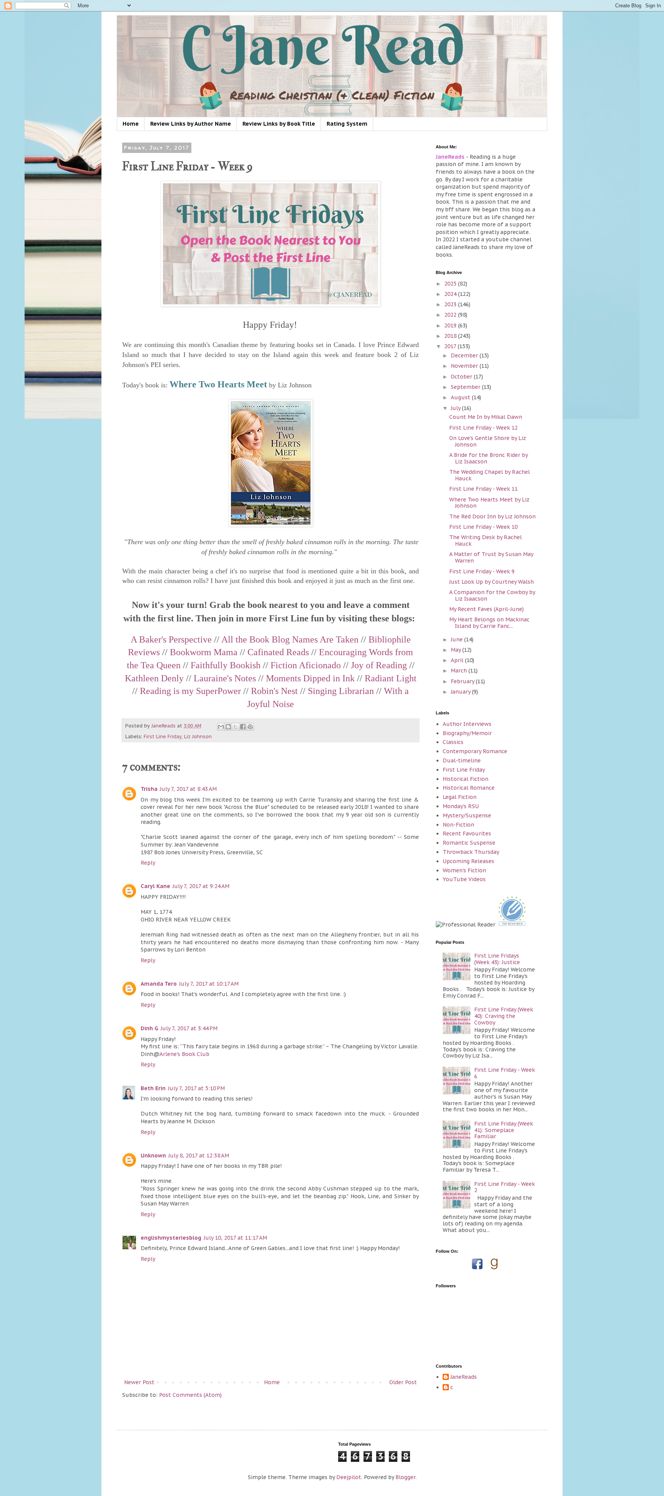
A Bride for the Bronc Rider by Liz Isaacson (488, 458)
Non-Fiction (458, 824)
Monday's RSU (461, 806)
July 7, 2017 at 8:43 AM (188, 788)
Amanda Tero (159, 983)
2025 (451, 283)
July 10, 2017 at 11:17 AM (235, 1237)
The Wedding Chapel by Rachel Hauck (489, 475)
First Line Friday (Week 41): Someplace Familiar (503, 1130)
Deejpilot (348, 1477)
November (465, 365)
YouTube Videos (464, 879)
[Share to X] (235, 727)
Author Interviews (467, 724)
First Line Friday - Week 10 (483, 526)
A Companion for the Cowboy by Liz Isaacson (492, 595)
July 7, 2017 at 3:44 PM (189, 1028)
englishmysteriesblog (171, 1237)
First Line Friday (162, 736)
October (462, 376)
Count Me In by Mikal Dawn (485, 416)
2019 (451, 325)
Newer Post (139, 1382)
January (461, 691)
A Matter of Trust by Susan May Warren (491, 557)
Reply (148, 862)
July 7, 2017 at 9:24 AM (201, 886)
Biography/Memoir (467, 733)
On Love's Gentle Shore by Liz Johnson (487, 441)
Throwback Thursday (471, 851)
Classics (453, 742)
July (456, 408)
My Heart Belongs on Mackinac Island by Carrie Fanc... (489, 622)
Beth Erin (153, 1088)
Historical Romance (469, 787)
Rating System (347, 123)
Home (131, 123)
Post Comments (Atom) (190, 1394)
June (457, 639)
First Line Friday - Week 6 (504, 1073)
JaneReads (463, 1377)
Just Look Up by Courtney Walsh (491, 581)
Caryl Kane (155, 886)
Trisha (149, 788)
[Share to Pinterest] (250, 727)
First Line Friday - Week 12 (483, 427)
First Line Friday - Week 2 (504, 1187)
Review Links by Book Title (278, 123)
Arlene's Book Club (184, 1054)
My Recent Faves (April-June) (486, 609)
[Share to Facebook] (243, 727)
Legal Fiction (459, 797)
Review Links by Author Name (190, 123)
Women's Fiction (464, 870)
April (458, 660)
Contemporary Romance (475, 751)
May (456, 649)
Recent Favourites (467, 833)
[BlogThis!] (228, 727)
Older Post (403, 1382)
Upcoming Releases (468, 861)
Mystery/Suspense (467, 815)
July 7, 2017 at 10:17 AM (209, 983)
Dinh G (149, 1028)
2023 (451, 304)
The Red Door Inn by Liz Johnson (492, 516)
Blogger (405, 1477)
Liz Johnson (198, 736)
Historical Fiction (465, 778)
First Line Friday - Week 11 (483, 488)
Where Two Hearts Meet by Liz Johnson (489, 503)
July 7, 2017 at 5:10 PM (196, 1088)
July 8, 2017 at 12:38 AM (198, 1155)
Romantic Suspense (469, 842)
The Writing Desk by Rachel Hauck (485, 540)
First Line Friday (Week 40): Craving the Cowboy (503, 1016)
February (463, 681)
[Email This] (221, 727)
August (461, 397)
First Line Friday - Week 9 (482, 571)
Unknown (153, 1155)
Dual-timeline (462, 760)
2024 (451, 294)
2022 (451, 314)
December (465, 355)
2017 (451, 346)
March (459, 670)
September (466, 387)
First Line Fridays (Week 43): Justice (497, 959)
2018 (451, 335)
